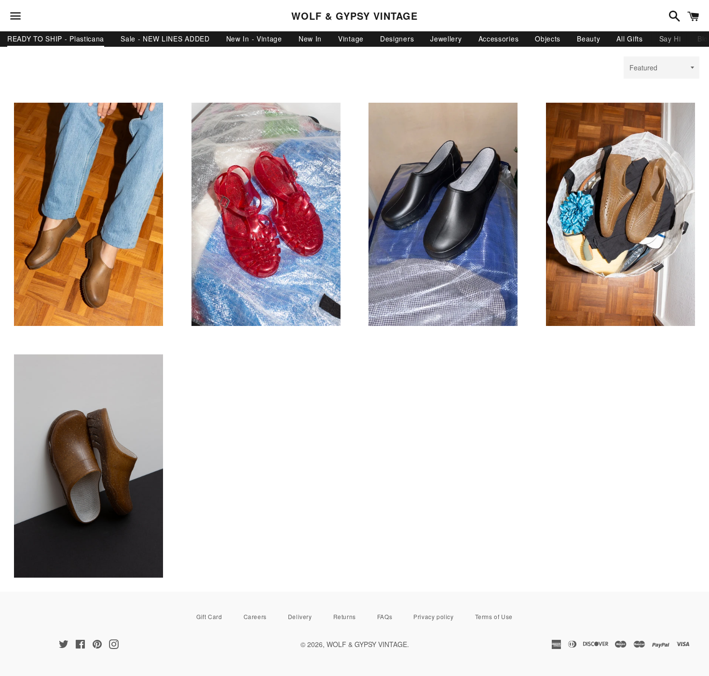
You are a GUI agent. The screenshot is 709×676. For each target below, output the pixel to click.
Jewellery (446, 38)
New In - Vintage (254, 38)
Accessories (498, 38)
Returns (344, 616)
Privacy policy (433, 616)
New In (310, 38)
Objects (547, 38)
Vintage (351, 38)
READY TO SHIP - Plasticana (55, 38)
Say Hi (670, 38)
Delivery (300, 616)
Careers (255, 616)
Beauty (588, 38)
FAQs (384, 616)
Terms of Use (494, 616)
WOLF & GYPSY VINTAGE (354, 16)
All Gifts (629, 38)
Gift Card (209, 616)
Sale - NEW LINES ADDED (165, 38)
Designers (397, 38)
